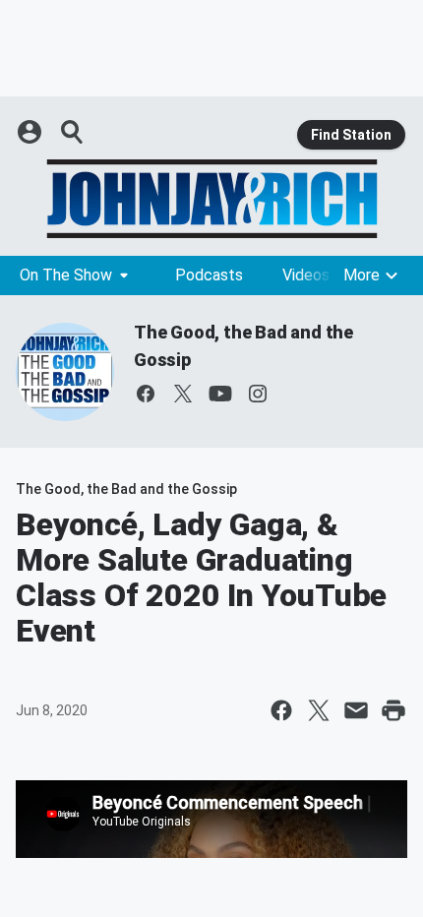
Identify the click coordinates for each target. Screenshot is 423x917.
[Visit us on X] (183, 393)
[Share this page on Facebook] (281, 710)
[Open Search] (73, 132)
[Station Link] (211, 198)
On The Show (66, 275)
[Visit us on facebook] (145, 393)
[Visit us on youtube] (220, 393)
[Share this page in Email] (356, 710)
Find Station (351, 135)
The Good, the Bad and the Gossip (126, 489)
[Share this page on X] (318, 710)
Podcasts (209, 275)
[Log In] (31, 132)
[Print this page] (393, 710)
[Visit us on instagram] (258, 393)
